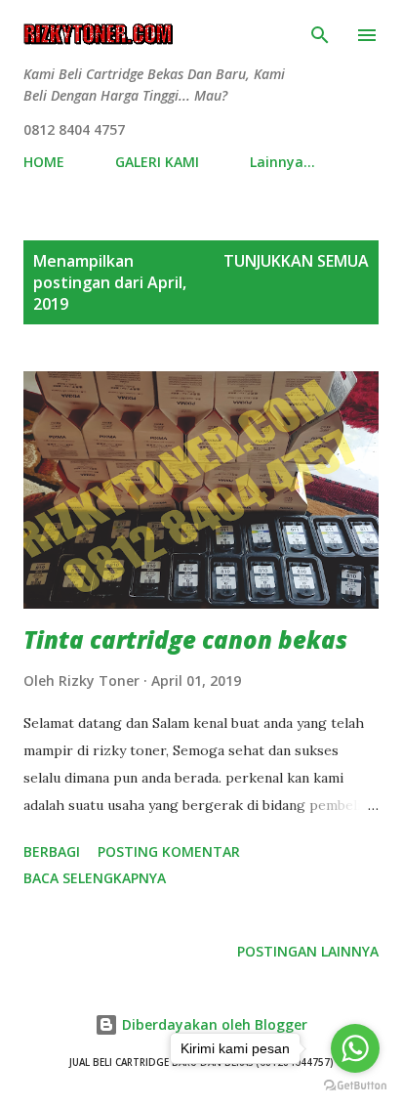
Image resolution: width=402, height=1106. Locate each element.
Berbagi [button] (51, 851)
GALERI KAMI (157, 161)
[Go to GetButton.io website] (355, 1086)
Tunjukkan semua (296, 261)
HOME (43, 161)
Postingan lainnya (308, 951)
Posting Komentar (169, 851)
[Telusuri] (320, 35)
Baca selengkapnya (94, 878)
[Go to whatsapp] (355, 1048)
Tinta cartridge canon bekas (185, 639)
